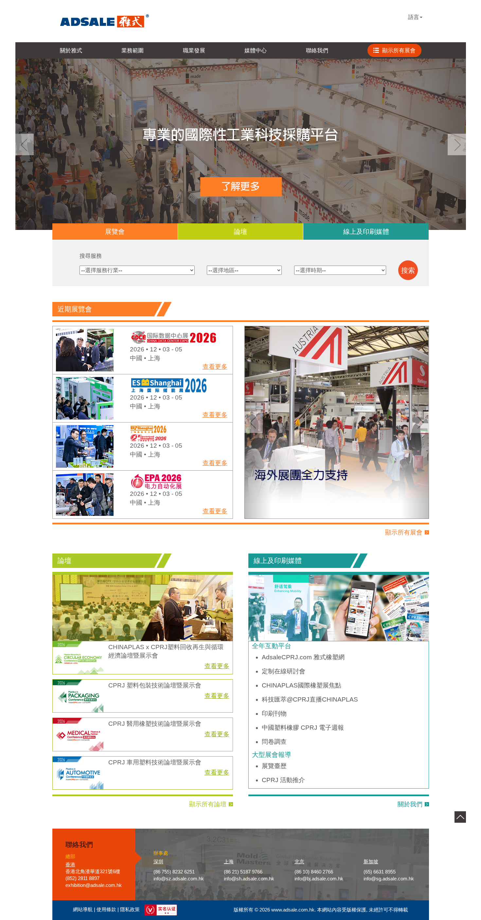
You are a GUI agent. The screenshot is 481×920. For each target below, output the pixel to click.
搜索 (408, 270)
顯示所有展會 (403, 532)
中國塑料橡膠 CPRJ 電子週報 (303, 727)
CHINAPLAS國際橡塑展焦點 (301, 685)
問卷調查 (274, 741)
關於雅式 (71, 50)
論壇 (240, 231)
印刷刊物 (274, 713)
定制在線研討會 (283, 671)
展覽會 (115, 231)
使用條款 (106, 909)
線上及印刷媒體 (366, 231)
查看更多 (215, 366)
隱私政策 (130, 909)
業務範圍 (132, 50)
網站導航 (83, 909)
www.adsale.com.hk (292, 909)
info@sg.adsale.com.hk (389, 878)
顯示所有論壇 (207, 804)
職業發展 (194, 50)
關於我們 (410, 804)
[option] (142, 350)
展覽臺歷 (274, 765)
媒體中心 (255, 50)
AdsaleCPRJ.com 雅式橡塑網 (303, 657)
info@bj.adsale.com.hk (318, 878)
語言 (413, 17)
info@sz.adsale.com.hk (178, 878)
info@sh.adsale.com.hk (249, 878)
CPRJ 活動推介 (283, 780)
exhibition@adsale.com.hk (93, 885)
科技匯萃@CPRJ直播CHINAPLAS (310, 699)
